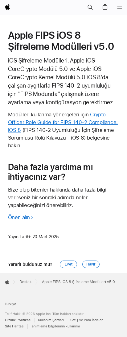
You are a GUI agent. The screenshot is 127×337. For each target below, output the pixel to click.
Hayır (91, 264)
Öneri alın (19, 217)
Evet (68, 264)
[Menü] (119, 7)
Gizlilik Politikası (18, 320)
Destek (25, 282)
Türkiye (10, 304)
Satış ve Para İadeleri (87, 320)
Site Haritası (14, 326)
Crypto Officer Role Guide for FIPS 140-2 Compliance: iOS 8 (63, 122)
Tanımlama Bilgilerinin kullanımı (55, 326)
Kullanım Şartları (51, 320)
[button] (90, 7)
